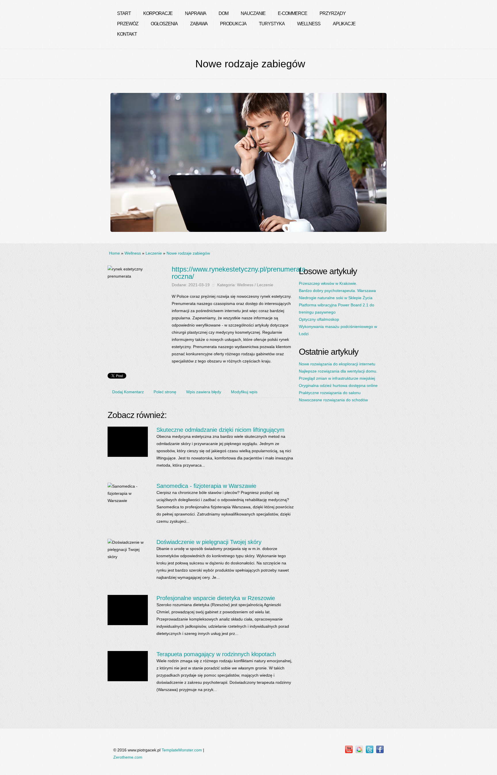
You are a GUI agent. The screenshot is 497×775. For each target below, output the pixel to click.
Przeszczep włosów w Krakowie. (328, 283)
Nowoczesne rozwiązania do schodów (333, 400)
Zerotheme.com (127, 757)
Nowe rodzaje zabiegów (188, 253)
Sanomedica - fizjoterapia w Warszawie (206, 486)
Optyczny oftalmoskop (319, 319)
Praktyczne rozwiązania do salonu (330, 392)
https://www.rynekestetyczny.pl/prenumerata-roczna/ (240, 272)
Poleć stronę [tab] (165, 392)
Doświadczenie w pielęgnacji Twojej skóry (208, 542)
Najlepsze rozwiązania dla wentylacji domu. (338, 371)
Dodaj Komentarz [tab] (128, 392)
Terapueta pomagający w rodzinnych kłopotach (216, 654)
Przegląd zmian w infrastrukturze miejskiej (337, 378)
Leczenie (154, 253)
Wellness (133, 253)
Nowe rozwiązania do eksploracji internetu (337, 364)
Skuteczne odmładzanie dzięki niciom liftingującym (220, 430)
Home (114, 253)
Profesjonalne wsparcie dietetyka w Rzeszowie (215, 598)
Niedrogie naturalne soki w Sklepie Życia (335, 297)
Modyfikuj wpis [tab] (244, 392)
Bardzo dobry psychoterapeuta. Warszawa (337, 290)
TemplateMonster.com (182, 750)
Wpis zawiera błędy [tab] (203, 392)
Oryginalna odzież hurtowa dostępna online (338, 385)
